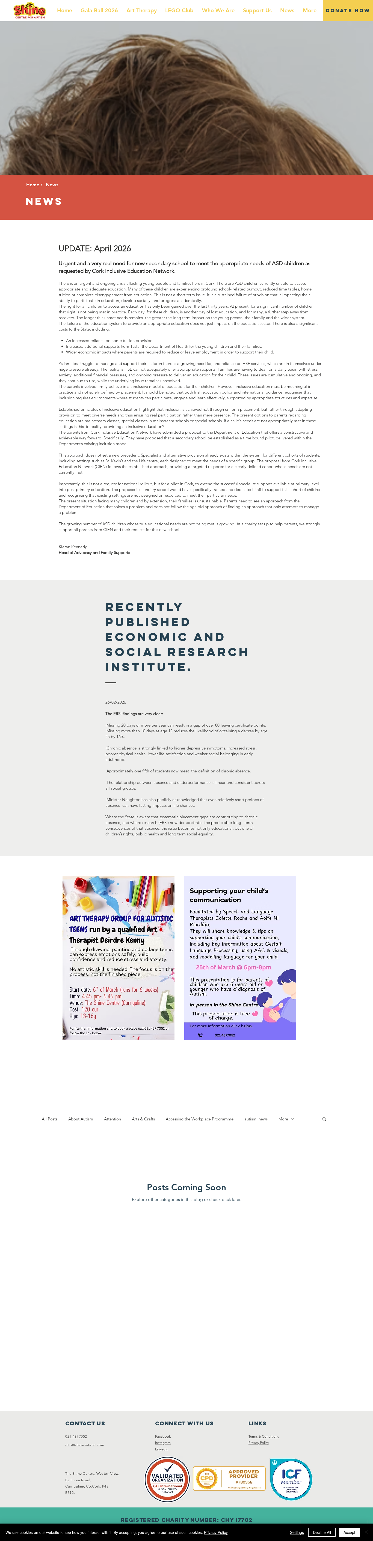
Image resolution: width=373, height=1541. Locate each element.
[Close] (366, 1532)
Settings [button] (297, 1532)
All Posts (49, 1119)
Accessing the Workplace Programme (199, 1119)
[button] (324, 1119)
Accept (349, 1532)
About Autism (80, 1119)
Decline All (322, 1532)
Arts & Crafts (143, 1119)
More (283, 1119)
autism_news (256, 1119)
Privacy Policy (216, 1532)
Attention (112, 1119)
